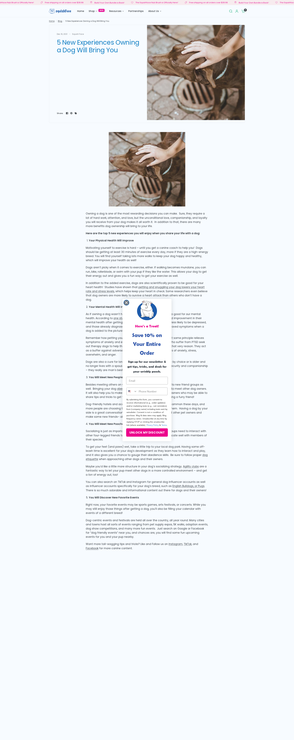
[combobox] (132, 391)
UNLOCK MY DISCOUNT (147, 432)
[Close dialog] (126, 302)
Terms (164, 425)
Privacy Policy (153, 425)
